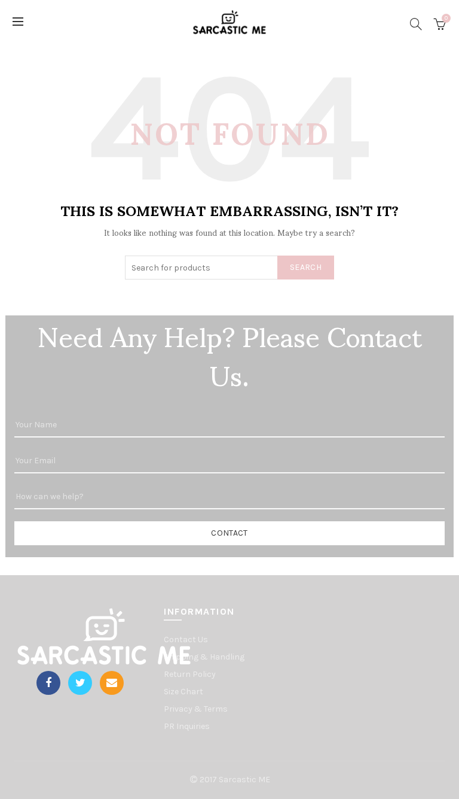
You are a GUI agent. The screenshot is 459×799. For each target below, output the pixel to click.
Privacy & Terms (196, 709)
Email (112, 683)
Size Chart (183, 691)
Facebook (48, 683)
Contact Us (186, 639)
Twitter (80, 683)
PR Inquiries (187, 726)
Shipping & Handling (204, 657)
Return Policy (190, 674)
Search (306, 267)
